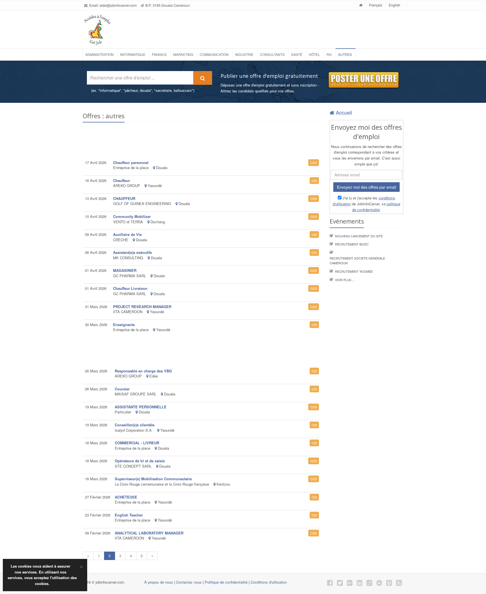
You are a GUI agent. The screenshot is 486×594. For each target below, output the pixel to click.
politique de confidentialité (376, 206)
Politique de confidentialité (226, 582)
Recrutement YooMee (354, 271)
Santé (296, 54)
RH (329, 54)
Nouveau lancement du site (359, 236)
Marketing (183, 54)
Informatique (132, 54)
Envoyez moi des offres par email (366, 187)
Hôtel (314, 54)
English (394, 5)
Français (375, 5)
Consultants (272, 54)
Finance (159, 54)
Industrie (244, 54)
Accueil (343, 112)
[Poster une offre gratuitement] (363, 80)
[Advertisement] (258, 27)
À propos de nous (158, 582)
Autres (345, 54)
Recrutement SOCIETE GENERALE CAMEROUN (357, 260)
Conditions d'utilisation (269, 582)
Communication (214, 54)
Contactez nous (189, 582)
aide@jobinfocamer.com (118, 5)
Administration (99, 54)
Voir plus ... (345, 279)
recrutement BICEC (352, 244)
